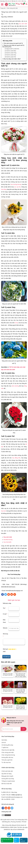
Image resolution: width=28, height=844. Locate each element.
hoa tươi (3, 511)
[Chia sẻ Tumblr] (14, 594)
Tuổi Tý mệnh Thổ (11, 56)
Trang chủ (2, 8)
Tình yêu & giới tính (7, 760)
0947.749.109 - (12, 794)
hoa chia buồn (7, 542)
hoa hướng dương (16, 184)
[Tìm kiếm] (26, 4)
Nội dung (5, 635)
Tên (4, 608)
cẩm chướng (15, 386)
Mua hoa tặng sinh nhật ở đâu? (12, 59)
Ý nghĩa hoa (5, 747)
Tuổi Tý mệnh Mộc (11, 50)
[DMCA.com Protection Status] (6, 815)
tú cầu (16, 322)
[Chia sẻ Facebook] (2, 594)
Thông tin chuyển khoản (8, 781)
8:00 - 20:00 (18, 1)
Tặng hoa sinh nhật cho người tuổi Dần (7, 674)
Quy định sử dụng (6, 773)
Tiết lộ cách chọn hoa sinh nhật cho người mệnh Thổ (20, 707)
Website (5, 628)
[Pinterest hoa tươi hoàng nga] (9, 808)
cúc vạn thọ (17, 187)
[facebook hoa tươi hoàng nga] (3, 808)
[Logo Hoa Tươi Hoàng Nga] (14, 4)
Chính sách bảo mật (7, 771)
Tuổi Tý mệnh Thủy (11, 52)
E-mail (5, 614)
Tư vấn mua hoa (6, 762)
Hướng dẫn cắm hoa (7, 757)
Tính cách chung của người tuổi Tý (13, 43)
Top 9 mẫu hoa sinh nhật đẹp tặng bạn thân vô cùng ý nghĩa (20, 675)
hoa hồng (3, 189)
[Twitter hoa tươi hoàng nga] (12, 808)
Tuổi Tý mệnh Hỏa (11, 54)
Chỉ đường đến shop (7, 745)
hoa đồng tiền (16, 457)
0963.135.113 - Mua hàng (10, 792)
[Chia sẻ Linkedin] (11, 594)
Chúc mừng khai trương (8, 755)
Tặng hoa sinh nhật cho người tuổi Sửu (8, 690)
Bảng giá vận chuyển (7, 776)
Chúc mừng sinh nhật (12, 8)
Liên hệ (4, 742)
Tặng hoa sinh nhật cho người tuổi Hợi (7, 706)
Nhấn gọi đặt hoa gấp (6, 840)
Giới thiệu (4, 740)
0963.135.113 (8, 1)
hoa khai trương (8, 539)
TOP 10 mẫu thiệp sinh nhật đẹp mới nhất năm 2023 (20, 691)
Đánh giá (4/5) (5, 650)
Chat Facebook (22, 840)
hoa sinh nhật (23, 23)
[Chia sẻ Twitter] (5, 594)
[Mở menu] (2, 4)
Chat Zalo (15, 840)
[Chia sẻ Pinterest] (8, 594)
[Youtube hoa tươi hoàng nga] (6, 808)
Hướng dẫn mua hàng (8, 778)
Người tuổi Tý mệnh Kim (13, 48)
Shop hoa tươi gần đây (8, 750)
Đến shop (24, 1)
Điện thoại (4, 621)
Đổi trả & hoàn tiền (7, 783)
